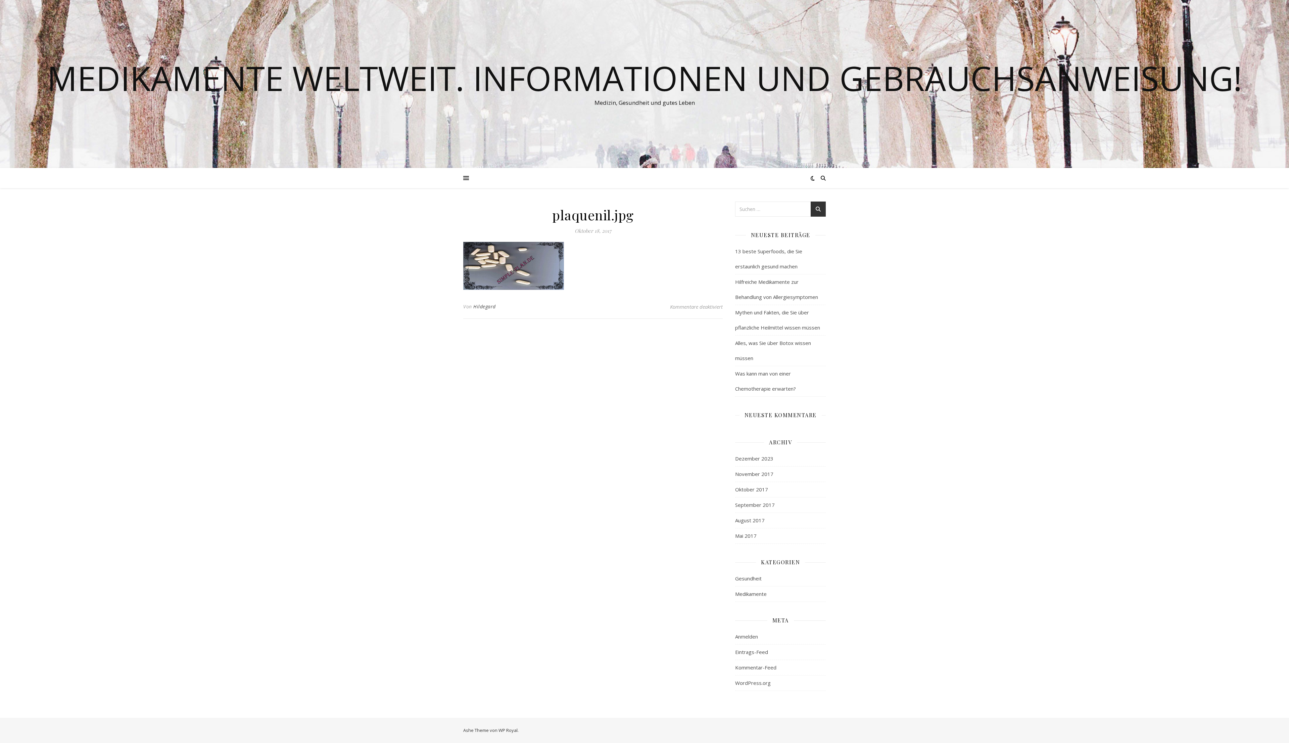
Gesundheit (748, 578)
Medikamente (751, 594)
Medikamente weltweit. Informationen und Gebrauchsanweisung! (644, 78)
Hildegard (484, 306)
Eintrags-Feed (751, 652)
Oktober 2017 (751, 489)
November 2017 (754, 474)
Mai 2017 (746, 535)
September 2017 (755, 504)
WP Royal (508, 730)
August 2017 (750, 520)
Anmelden (746, 636)
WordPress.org (753, 683)
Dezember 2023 (754, 458)
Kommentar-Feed (755, 667)
